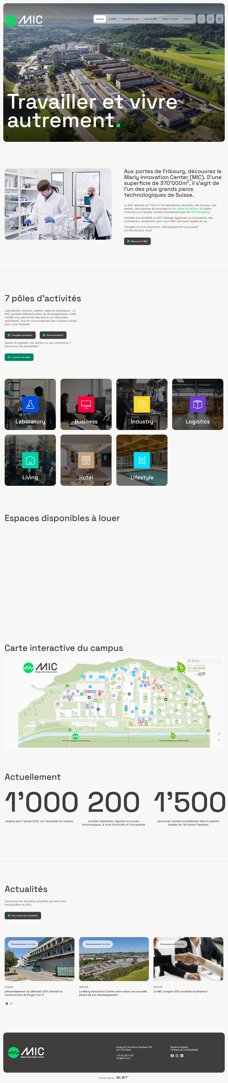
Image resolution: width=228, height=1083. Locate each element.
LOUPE (201, 19)
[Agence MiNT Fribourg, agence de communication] (122, 1078)
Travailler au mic (130, 19)
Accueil (100, 19)
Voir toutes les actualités (25, 915)
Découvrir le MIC (139, 241)
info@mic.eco (123, 1058)
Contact (188, 19)
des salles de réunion (185, 208)
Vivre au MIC (150, 19)
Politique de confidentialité (184, 1049)
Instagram (177, 1055)
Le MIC (113, 19)
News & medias (170, 19)
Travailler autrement (22, 335)
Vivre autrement (55, 335)
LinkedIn (181, 1055)
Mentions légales (179, 1047)
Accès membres (210, 19)
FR (219, 19)
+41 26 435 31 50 (125, 1055)
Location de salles (21, 357)
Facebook (172, 1055)
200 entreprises (200, 212)
